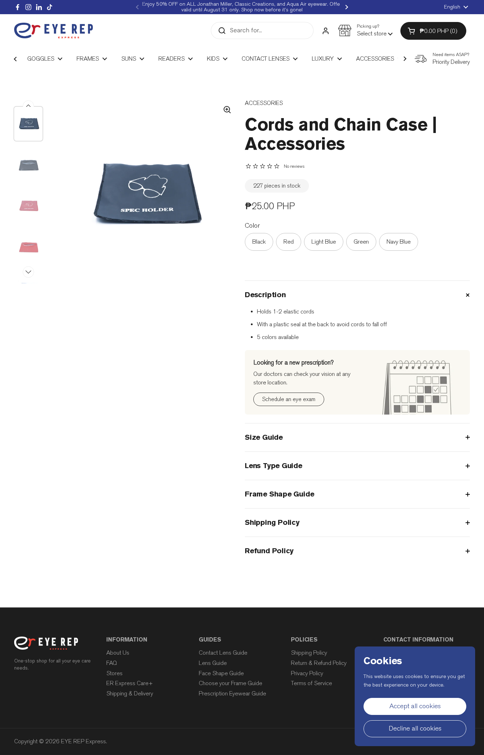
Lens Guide (213, 663)
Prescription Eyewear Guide (232, 693)
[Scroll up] (28, 106)
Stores (114, 673)
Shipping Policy (309, 652)
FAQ (111, 663)
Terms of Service (311, 683)
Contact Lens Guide (223, 652)
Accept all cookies (415, 706)
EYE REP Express (83, 741)
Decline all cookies (415, 728)
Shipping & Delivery (129, 693)
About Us (117, 652)
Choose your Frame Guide (230, 683)
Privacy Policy (307, 673)
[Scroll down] (28, 272)
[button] (365, 30)
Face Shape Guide (221, 673)
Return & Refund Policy (319, 663)
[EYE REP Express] (53, 31)
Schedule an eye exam (288, 399)
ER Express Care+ (129, 683)
